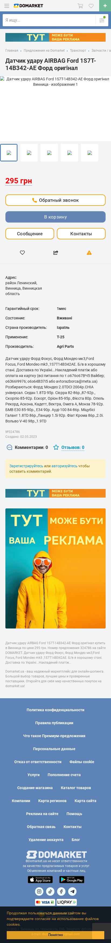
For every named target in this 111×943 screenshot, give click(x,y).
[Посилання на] (39, 891)
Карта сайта (85, 801)
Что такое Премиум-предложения (54, 736)
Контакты (81, 233)
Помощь (74, 814)
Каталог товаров (76, 788)
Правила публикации (54, 723)
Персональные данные (54, 749)
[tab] (27, 448)
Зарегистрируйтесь (26, 466)
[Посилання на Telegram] (72, 891)
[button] (22, 925)
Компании (21, 801)
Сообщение (30, 233)
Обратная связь (41, 827)
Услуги (33, 775)
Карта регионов (52, 801)
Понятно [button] (55, 935)
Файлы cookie (82, 762)
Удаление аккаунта (46, 840)
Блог (76, 840)
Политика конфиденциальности (55, 710)
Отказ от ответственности (37, 762)
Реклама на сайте (42, 814)
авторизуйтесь (64, 466)
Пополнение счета (64, 775)
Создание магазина (35, 788)
